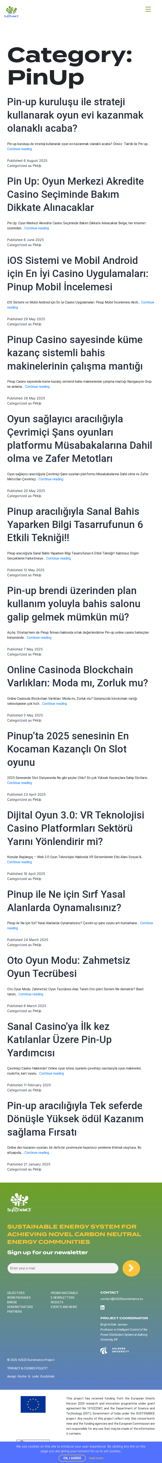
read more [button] (96, 1458)
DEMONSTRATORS (20, 1307)
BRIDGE (12, 1302)
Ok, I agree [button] (72, 1458)
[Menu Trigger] (148, 9)
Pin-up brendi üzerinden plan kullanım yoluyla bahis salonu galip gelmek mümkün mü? (73, 604)
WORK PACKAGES (19, 1297)
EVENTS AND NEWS (64, 1307)
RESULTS (57, 1302)
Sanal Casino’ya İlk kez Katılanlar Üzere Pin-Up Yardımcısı (59, 1039)
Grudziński (47, 1376)
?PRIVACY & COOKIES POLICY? (27, 1368)
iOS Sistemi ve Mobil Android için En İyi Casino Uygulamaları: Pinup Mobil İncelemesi (77, 273)
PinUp (37, 166)
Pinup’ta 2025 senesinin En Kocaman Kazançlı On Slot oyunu (68, 749)
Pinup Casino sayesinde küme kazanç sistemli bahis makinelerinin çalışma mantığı (75, 353)
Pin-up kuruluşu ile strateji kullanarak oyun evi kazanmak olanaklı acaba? (75, 115)
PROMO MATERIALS (64, 1293)
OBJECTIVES (16, 1293)
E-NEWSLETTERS (62, 1297)
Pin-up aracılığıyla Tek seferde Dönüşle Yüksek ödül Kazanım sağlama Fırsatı (75, 1119)
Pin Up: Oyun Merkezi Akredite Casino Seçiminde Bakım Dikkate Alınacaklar (75, 194)
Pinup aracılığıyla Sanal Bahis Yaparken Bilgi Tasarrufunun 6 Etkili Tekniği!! (75, 524)
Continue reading (19, 149)
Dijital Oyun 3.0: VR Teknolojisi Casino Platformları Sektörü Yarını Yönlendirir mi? (75, 828)
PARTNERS (14, 1311)
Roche (22, 1376)
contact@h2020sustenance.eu (121, 1299)
